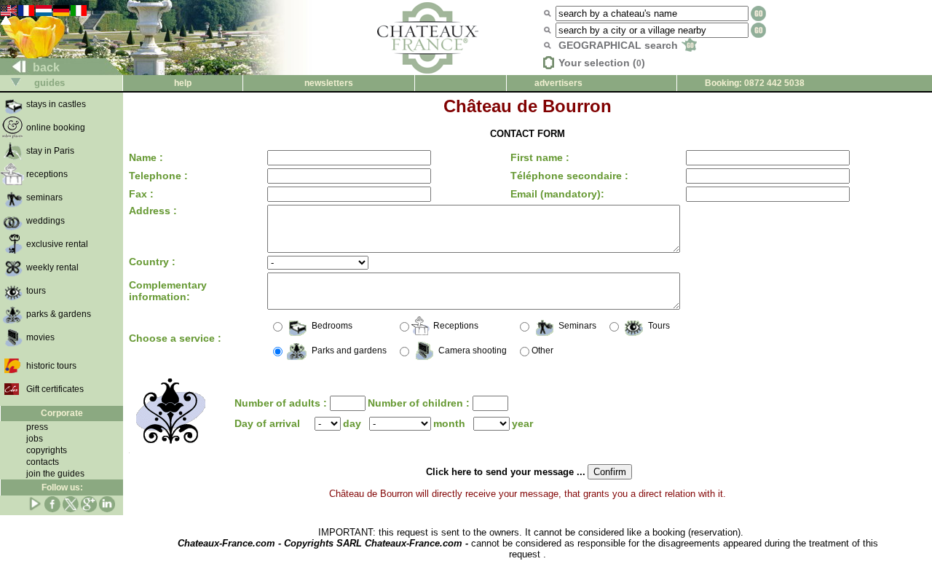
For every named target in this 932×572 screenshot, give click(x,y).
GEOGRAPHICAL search (619, 45)
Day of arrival (267, 423)
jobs (34, 439)
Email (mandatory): (557, 194)
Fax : (141, 194)
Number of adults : (282, 403)
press (37, 427)
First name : (539, 157)
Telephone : (158, 175)
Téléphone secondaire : (569, 175)
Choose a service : (175, 338)
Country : (152, 261)
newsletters (328, 83)
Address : (153, 210)
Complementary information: (168, 290)
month (449, 423)
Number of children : (420, 403)
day (352, 423)
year (522, 423)
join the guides (55, 474)
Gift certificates (55, 389)
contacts (42, 462)
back (45, 67)
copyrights (46, 450)
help (182, 83)
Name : (146, 157)
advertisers (558, 83)
